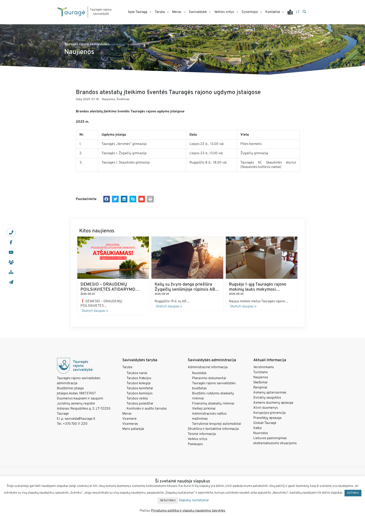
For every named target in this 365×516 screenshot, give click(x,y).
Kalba (257, 428)
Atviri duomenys (265, 408)
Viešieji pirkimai (203, 409)
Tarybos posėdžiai (140, 404)
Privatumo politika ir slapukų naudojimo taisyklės (188, 511)
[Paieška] (304, 12)
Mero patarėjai (133, 429)
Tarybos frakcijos (139, 378)
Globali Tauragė (264, 423)
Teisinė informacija (202, 434)
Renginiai (260, 387)
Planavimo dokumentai (209, 378)
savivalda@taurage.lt (80, 419)
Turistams (260, 372)
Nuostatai (199, 373)
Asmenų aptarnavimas (269, 393)
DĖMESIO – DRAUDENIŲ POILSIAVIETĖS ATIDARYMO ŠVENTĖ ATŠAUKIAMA (107, 289)
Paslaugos (195, 444)
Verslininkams (263, 367)
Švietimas (123, 99)
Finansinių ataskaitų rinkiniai (213, 404)
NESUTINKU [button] (168, 500)
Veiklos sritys (197, 439)
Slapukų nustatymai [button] (194, 500)
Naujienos (108, 99)
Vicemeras (130, 424)
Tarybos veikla (137, 398)
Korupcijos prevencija (269, 413)
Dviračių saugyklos (267, 398)
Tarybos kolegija (138, 383)
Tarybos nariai (137, 373)
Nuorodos (260, 433)
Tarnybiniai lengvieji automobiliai (216, 424)
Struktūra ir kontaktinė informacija (213, 429)
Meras (126, 414)
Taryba (127, 367)
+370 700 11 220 (75, 424)
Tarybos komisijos (140, 393)
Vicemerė (129, 419)
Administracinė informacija (207, 367)
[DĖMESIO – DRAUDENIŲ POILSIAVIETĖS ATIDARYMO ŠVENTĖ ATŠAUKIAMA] (113, 258)
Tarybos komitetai (140, 388)
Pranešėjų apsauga (267, 418)
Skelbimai (260, 382)
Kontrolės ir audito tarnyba (146, 409)
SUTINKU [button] (353, 493)
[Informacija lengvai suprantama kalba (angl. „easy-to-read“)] (291, 12)
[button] (106, 199)
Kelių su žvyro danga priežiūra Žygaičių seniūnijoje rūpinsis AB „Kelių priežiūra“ (185, 289)
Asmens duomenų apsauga (273, 403)
